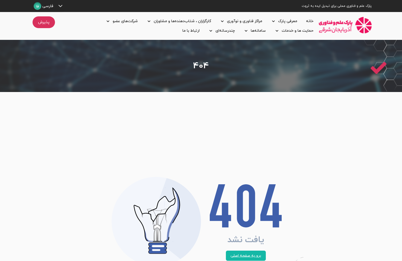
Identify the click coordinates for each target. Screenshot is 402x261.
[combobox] (43, 6)
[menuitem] (309, 21)
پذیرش (43, 22)
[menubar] (188, 25)
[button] (60, 6)
